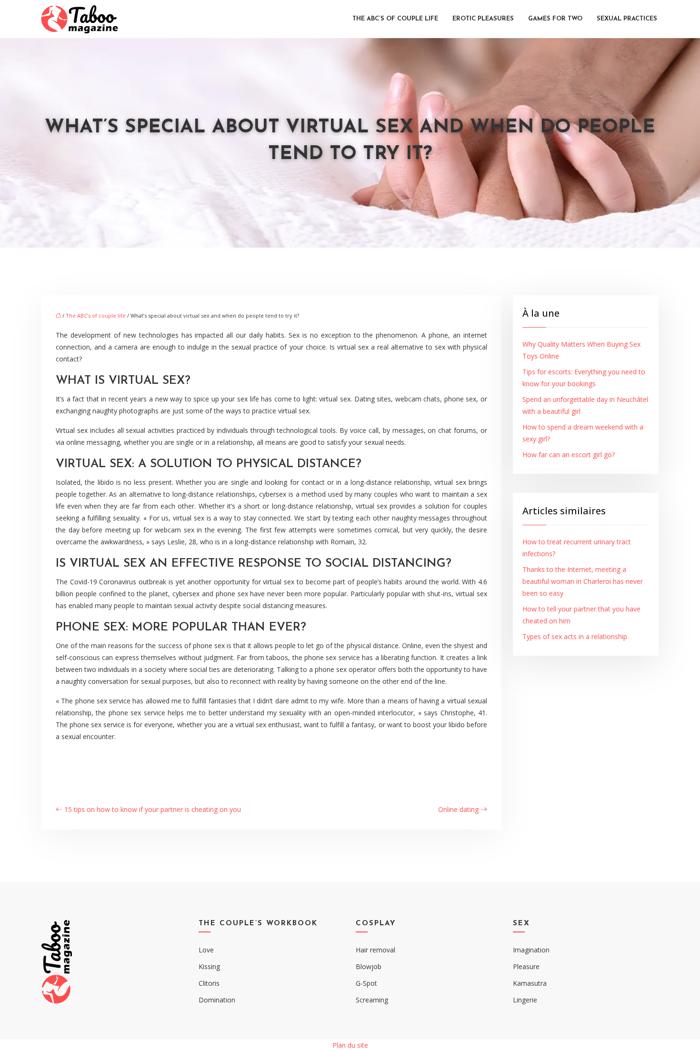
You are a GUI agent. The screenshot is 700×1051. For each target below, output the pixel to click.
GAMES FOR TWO (555, 19)
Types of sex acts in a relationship (574, 636)
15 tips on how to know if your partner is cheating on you (152, 809)
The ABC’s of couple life (395, 19)
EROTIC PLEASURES (483, 19)
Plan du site (350, 1045)
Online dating (458, 809)
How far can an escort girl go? (568, 454)
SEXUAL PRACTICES (627, 19)
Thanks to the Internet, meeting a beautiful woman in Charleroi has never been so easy (582, 581)
